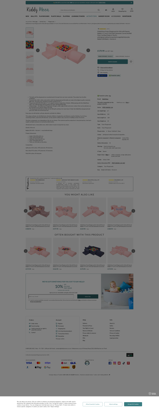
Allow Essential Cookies (92, 404)
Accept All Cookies (133, 404)
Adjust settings (113, 404)
